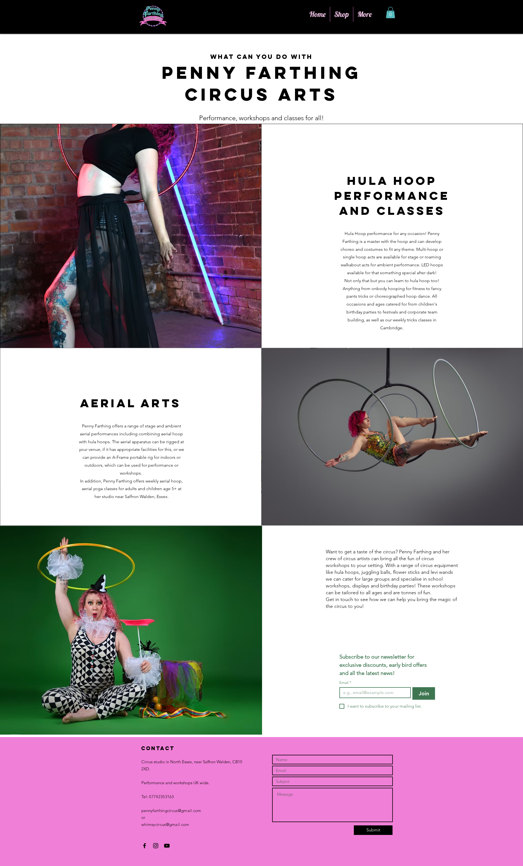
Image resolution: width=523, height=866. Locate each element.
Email (345, 682)
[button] (390, 12)
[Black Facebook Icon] (144, 845)
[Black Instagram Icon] (155, 845)
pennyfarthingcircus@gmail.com (171, 810)
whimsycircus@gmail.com (165, 824)
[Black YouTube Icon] (166, 845)
